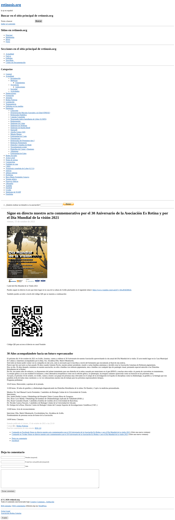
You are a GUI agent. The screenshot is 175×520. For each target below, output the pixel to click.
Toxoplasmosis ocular (18, 147)
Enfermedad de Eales (18, 153)
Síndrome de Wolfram (18, 126)
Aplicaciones (20, 87)
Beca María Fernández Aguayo (17, 177)
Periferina (9, 175)
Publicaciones (11, 93)
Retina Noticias (11, 100)
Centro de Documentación (15, 62)
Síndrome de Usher (17, 123)
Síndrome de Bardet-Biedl (20, 128)
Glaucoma (14, 111)
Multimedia (10, 37)
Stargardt (13, 130)
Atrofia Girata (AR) (17, 132)
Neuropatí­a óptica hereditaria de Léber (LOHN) (28, 119)
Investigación (15, 78)
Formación (10, 96)
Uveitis (8, 190)
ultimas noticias (11, 173)
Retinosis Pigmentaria (18, 143)
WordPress (42, 506)
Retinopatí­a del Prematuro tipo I (22, 141)
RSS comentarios (18, 506)
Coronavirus (10, 162)
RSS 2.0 (38, 428)
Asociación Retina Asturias (11, 513)
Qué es (8, 56)
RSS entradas (6, 506)
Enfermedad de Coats (18, 136)
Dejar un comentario (19, 438)
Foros (8, 42)
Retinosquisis (15, 121)
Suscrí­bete (9, 60)
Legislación (10, 102)
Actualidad (10, 54)
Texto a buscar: (6, 21)
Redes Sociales (11, 156)
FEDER (9, 188)
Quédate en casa (12, 164)
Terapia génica (11, 179)
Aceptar (4, 518)
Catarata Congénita (17, 117)
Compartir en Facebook (71, 432)
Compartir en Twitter (70, 434)
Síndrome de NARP (13, 192)
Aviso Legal (10, 158)
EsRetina (9, 58)
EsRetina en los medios (14, 106)
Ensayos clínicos (12, 181)
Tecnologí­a (14, 85)
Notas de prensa (12, 160)
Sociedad (13, 89)
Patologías (9, 108)
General (9, 74)
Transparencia (11, 104)
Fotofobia (9, 194)
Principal (9, 35)
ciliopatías (9, 183)
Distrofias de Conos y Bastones (22, 149)
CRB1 (8, 166)
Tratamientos (20, 83)
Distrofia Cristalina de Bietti (20, 145)
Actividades (14, 91)
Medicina (14, 80)
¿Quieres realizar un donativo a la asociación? (23, 205)
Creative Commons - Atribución (42, 502)
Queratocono (15, 138)
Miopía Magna (16, 134)
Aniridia (9, 186)
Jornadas (9, 98)
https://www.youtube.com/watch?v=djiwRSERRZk (111, 290)
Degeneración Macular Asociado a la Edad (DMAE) (30, 113)
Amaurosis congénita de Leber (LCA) (20, 168)
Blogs (8, 39)
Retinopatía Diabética (18, 115)
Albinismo (14, 151)
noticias (8, 171)
